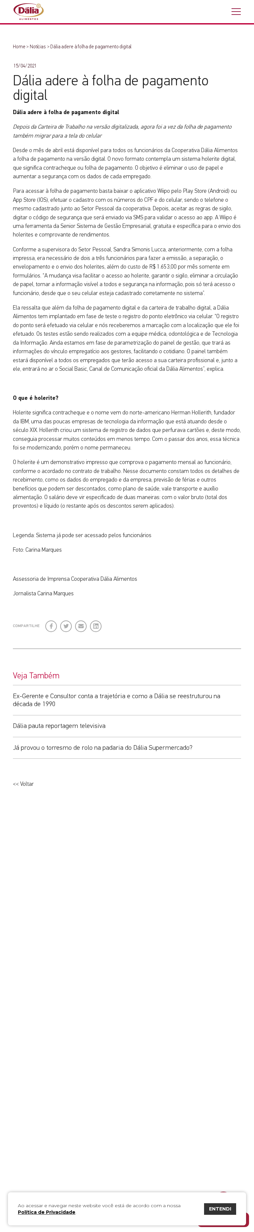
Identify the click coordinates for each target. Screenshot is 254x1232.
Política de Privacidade (46, 1212)
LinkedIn (96, 623)
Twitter (66, 623)
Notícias (38, 46)
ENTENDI (220, 1209)
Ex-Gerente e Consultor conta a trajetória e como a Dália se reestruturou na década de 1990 (116, 700)
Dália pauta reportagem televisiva (59, 726)
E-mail (80, 626)
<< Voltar (23, 784)
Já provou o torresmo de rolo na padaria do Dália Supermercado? (102, 747)
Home (19, 46)
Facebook (51, 623)
